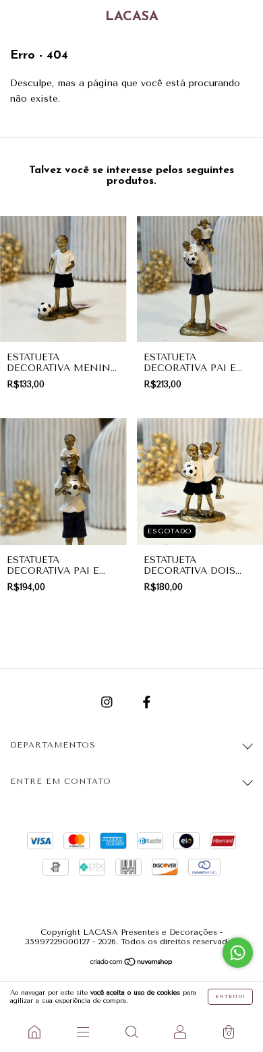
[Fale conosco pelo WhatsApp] (238, 953)
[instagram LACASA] (108, 702)
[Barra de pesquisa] (131, 1032)
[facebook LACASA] (147, 702)
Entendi (230, 996)
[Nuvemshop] (132, 963)
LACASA (131, 17)
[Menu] (83, 1032)
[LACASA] (34, 1032)
